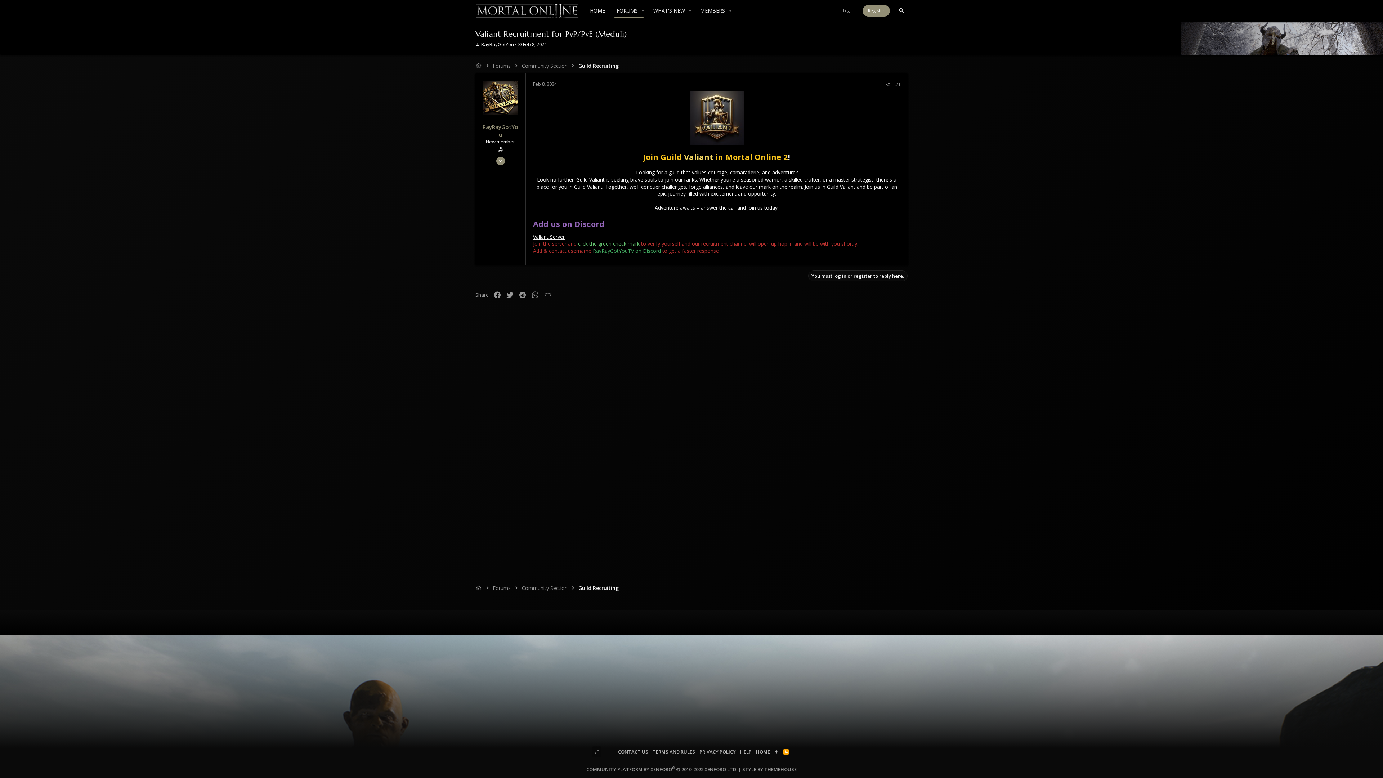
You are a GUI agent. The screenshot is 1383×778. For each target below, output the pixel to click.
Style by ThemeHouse (769, 769)
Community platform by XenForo (661, 769)
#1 (897, 84)
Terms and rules (674, 751)
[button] (643, 11)
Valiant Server (549, 236)
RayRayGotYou (497, 44)
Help (746, 751)
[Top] (776, 751)
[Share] (887, 84)
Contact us (633, 751)
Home (763, 751)
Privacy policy (717, 751)
